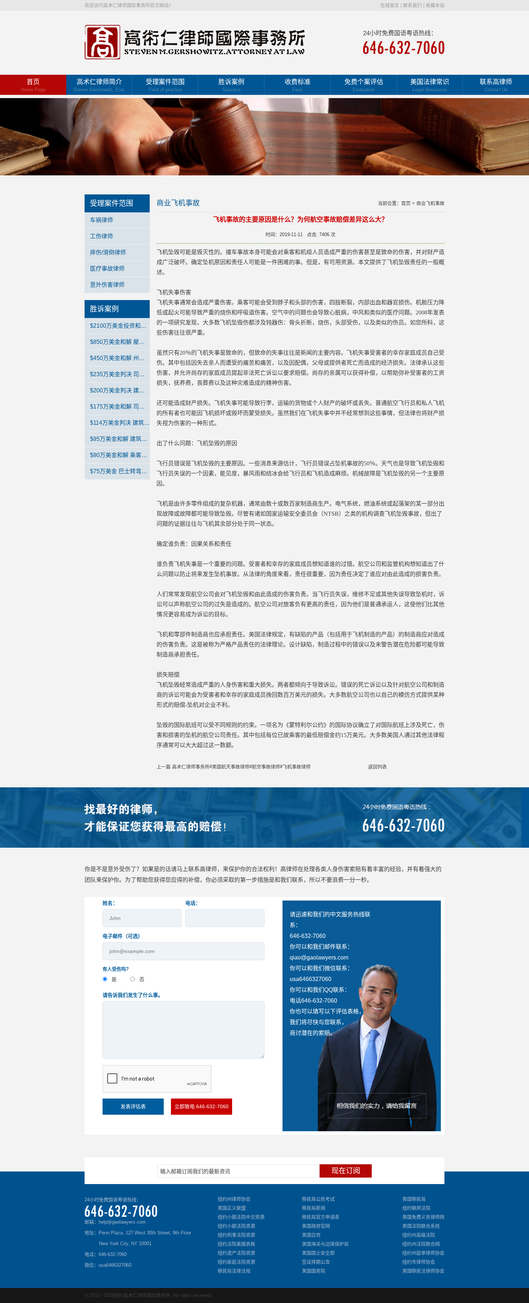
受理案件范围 (165, 85)
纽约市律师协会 (418, 1262)
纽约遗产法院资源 (236, 1253)
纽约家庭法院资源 (236, 1262)
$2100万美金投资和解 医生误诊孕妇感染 (120, 326)
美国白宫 (311, 1235)
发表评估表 (133, 1106)
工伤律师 (101, 236)
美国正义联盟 (232, 1208)
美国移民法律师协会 (423, 1271)
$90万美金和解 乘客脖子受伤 (120, 455)
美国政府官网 (316, 1226)
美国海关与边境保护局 (325, 1244)
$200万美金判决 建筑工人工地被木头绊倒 (120, 390)
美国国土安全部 (318, 1253)
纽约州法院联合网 (421, 1244)
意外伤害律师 (107, 285)
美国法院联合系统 (421, 1226)
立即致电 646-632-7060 (202, 1106)
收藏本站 (435, 5)
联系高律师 (496, 85)
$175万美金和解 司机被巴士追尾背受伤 (120, 407)
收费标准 (298, 85)
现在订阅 (345, 1171)
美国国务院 (313, 1271)
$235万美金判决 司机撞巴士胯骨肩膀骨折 (120, 374)
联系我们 (412, 5)
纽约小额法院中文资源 (241, 1217)
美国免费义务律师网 (423, 1217)
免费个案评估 (363, 85)
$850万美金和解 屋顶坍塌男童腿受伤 (120, 342)
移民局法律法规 (234, 1271)
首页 (33, 85)
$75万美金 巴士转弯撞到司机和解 (120, 471)
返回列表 (377, 766)
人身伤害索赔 (343, 869)
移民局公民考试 (318, 1199)
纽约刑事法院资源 (236, 1235)
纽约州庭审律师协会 (423, 1253)
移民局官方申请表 (320, 1217)
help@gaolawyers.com (122, 1222)
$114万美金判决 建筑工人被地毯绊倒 (120, 423)
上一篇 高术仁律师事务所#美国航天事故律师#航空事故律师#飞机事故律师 (234, 766)
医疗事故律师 (107, 269)
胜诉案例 (231, 85)
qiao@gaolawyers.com (319, 957)
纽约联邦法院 (416, 1208)
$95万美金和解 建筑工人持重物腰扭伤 (120, 439)
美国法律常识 (429, 85)
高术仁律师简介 (99, 85)
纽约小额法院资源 (236, 1226)
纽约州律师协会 (234, 1199)
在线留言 (389, 5)
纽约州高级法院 (418, 1235)
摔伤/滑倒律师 (108, 252)
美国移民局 (414, 1199)
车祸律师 (101, 220)
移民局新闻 (313, 1208)
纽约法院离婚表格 (236, 1244)
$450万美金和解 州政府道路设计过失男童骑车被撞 (120, 358)
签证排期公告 (316, 1262)
